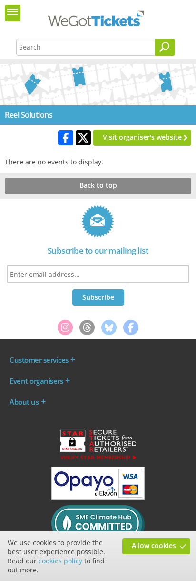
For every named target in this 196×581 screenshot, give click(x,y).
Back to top (98, 185)
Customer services (39, 360)
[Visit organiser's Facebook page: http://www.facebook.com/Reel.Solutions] (65, 137)
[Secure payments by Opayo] (98, 497)
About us (24, 402)
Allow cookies (154, 545)
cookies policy (60, 560)
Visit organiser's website (142, 137)
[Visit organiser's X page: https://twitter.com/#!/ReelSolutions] (83, 137)
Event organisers (36, 381)
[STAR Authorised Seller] (98, 459)
